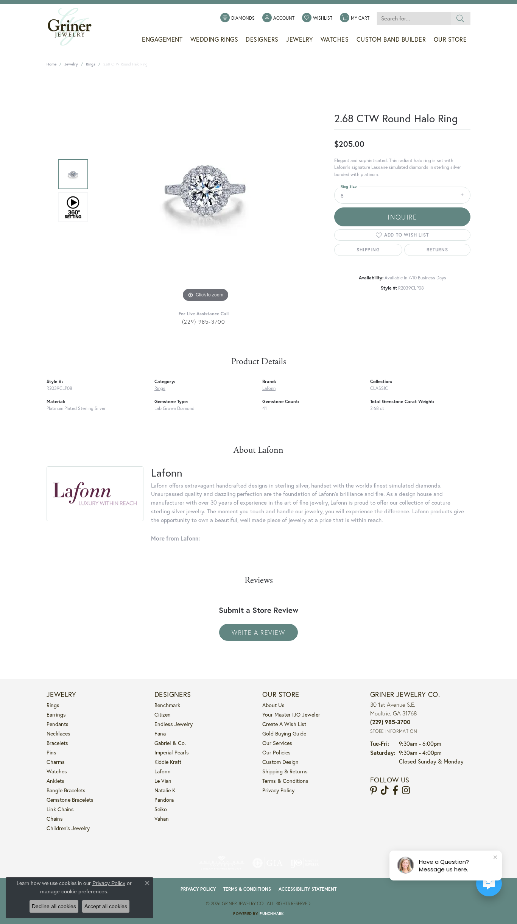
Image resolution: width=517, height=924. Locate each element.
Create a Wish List (284, 724)
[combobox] (414, 18)
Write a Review (258, 632)
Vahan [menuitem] (161, 818)
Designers (262, 39)
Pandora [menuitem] (164, 799)
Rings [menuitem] (53, 705)
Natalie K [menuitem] (164, 790)
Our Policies (276, 752)
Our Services (277, 742)
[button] (278, 18)
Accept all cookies (105, 906)
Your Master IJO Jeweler (291, 714)
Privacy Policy (278, 790)
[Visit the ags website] (221, 863)
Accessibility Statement (307, 889)
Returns (437, 249)
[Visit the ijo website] (304, 863)
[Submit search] (460, 18)
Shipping (368, 249)
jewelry (71, 64)
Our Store (450, 39)
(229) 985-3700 (204, 321)
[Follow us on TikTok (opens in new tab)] (385, 790)
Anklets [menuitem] (55, 780)
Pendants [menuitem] (58, 724)
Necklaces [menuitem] (58, 733)
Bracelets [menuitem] (57, 742)
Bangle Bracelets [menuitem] (66, 790)
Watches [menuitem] (57, 771)
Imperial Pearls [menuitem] (171, 752)
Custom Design (280, 761)
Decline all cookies (54, 906)
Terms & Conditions (285, 780)
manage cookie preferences (73, 891)
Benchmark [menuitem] (167, 705)
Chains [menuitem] (55, 818)
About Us (273, 705)
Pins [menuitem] (51, 752)
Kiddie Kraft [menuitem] (167, 761)
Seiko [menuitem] (160, 809)
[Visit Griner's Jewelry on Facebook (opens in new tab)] (395, 790)
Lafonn (269, 388)
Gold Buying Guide (284, 733)
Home (51, 64)
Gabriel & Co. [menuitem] (170, 742)
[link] (237, 18)
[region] (205, 190)
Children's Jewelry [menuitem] (68, 828)
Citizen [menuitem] (162, 714)
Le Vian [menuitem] (162, 780)
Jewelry (299, 39)
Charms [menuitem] (56, 761)
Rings (90, 64)
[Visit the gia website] (267, 863)
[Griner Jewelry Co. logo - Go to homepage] (73, 27)
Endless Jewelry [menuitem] (173, 724)
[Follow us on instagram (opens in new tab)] (406, 790)
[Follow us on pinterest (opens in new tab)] (373, 790)
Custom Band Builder (391, 39)
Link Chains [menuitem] (60, 809)
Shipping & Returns (285, 771)
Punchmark (271, 913)
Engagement (162, 39)
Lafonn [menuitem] (162, 771)
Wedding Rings (214, 39)
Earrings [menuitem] (56, 714)
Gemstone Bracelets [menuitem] (70, 799)
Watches (335, 39)
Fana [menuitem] (160, 733)
